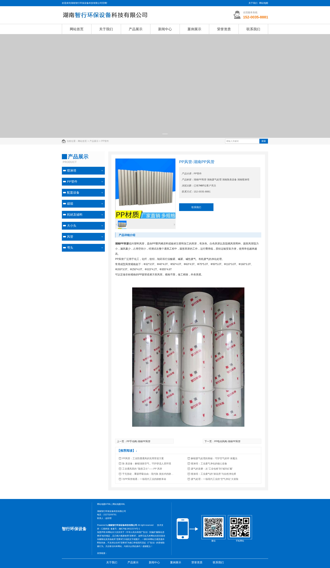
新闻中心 (154, 562)
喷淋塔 (71, 170)
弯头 (70, 247)
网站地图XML (119, 504)
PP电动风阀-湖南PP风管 (227, 441)
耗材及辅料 (74, 214)
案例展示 (175, 562)
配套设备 (73, 192)
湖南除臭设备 (229, 179)
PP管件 (72, 181)
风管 (70, 236)
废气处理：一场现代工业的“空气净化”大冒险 (214, 479)
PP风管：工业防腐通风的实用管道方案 (143, 458)
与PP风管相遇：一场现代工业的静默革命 (144, 479)
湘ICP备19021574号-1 (129, 529)
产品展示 (133, 562)
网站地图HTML (104, 504)
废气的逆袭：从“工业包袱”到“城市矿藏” (212, 468)
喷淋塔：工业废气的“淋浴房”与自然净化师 (213, 473)
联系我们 (196, 207)
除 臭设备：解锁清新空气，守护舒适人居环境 (146, 463)
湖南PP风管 (200, 179)
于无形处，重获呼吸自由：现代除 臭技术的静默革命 (148, 473)
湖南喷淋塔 (243, 179)
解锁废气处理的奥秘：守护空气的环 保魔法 (214, 458)
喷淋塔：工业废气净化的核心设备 (209, 463)
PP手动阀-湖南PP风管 (138, 441)
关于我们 (253, 3)
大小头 (71, 225)
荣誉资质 (196, 562)
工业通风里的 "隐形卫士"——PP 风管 (142, 468)
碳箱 (70, 203)
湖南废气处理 (214, 179)
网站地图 (263, 3)
